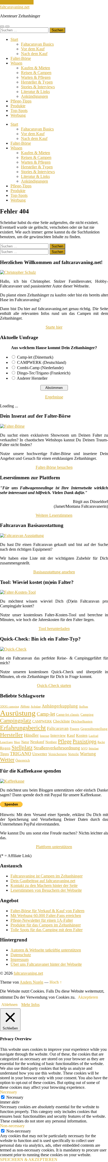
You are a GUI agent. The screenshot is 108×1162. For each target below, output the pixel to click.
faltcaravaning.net (14, 7)
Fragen (74, 729)
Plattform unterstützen (54, 846)
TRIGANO (20, 753)
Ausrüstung (18, 713)
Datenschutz (20, 955)
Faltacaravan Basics (37, 44)
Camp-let (46, 714)
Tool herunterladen (54, 628)
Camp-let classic (67, 714)
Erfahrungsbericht (23, 727)
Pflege (65, 741)
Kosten (82, 735)
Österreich (22, 760)
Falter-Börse (20, 58)
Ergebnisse (54, 397)
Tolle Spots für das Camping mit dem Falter (46, 929)
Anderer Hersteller (32, 378)
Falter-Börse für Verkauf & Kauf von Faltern (47, 911)
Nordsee (51, 742)
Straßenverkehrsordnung (57, 747)
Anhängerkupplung (60, 706)
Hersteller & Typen (37, 82)
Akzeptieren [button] (88, 997)
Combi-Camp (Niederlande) (40, 367)
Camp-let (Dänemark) (35, 357)
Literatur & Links (35, 91)
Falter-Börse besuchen (54, 467)
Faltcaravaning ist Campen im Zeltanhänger (46, 876)
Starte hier (54, 327)
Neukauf (37, 742)
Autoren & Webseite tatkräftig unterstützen (45, 950)
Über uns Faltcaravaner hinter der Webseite (46, 964)
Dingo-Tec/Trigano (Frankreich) (43, 373)
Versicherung (57, 754)
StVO (84, 748)
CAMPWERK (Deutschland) (41, 362)
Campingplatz (15, 720)
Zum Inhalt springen (17, 2)
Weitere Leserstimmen (54, 515)
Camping (87, 714)
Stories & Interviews (38, 87)
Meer (17, 742)
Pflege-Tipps (20, 101)
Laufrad (93, 735)
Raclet (101, 742)
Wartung (88, 753)
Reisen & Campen (36, 72)
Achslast (36, 706)
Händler (31, 735)
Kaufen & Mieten (35, 68)
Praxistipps (84, 741)
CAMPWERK (42, 721)
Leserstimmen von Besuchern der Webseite (46, 890)
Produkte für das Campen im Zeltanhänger (45, 925)
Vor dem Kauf (33, 49)
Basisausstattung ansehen (54, 572)
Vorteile (73, 754)
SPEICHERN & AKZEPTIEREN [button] (28, 1159)
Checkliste (61, 721)
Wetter (7, 759)
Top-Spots (19, 110)
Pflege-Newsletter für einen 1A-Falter (41, 920)
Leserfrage (6, 742)
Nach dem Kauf (34, 53)
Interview (58, 735)
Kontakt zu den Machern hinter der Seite (44, 885)
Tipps (4, 754)
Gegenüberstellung (93, 729)
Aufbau (83, 706)
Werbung (18, 115)
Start (14, 39)
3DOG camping (9, 706)
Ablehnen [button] (9, 1004)
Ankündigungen (34, 96)
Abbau (25, 706)
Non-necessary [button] (12, 1126)
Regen (5, 748)
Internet (44, 735)
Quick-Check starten (54, 685)
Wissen (16, 63)
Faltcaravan (58, 728)
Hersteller (11, 734)
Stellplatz (22, 747)
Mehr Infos (30, 1004)
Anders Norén (31, 982)
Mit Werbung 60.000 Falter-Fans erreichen (45, 915)
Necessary (14, 1097)
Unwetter (39, 754)
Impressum (19, 959)
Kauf (71, 735)
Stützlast (94, 748)
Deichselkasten (82, 721)
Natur (25, 742)
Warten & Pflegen (36, 77)
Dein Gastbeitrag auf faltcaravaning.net (42, 880)
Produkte (17, 106)
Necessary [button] (8, 1092)
